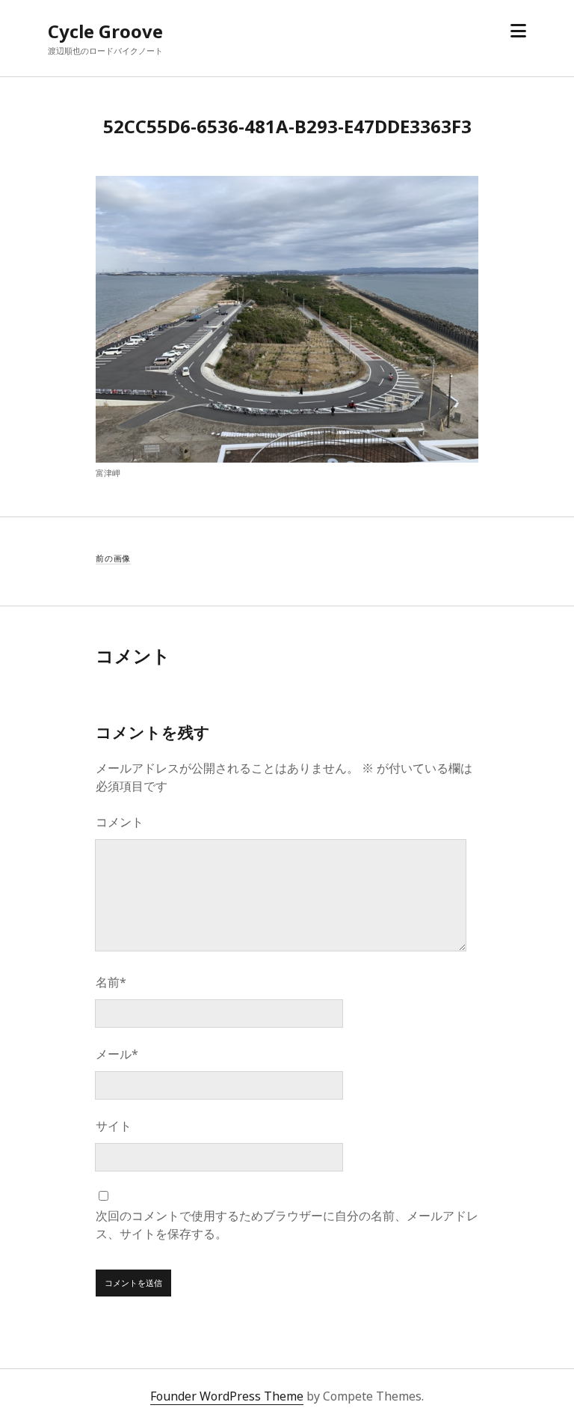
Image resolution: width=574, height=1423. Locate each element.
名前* (111, 982)
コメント (120, 822)
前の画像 (113, 558)
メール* (117, 1054)
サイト (114, 1126)
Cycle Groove (105, 31)
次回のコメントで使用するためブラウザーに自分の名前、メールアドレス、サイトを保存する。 (287, 1224)
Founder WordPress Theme (226, 1396)
